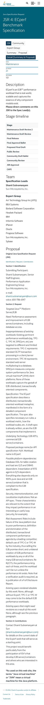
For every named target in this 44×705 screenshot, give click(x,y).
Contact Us (6, 694)
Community (18, 43)
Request (19, 262)
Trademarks (7, 699)
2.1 (7, 70)
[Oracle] (4, 690)
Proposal (22, 52)
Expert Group (13, 47)
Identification (10, 262)
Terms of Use (19, 694)
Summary (11, 52)
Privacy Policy (30, 694)
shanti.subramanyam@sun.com (21, 296)
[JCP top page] (8, 3)
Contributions (28, 262)
